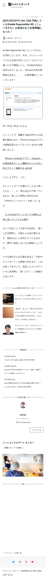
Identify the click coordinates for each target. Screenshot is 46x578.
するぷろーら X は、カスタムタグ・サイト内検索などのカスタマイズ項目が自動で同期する (28, 328)
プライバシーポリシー (11, 571)
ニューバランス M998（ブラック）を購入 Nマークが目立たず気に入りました (28, 299)
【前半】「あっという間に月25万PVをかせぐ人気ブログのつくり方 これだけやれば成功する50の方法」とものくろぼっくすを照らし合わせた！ (29, 314)
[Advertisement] (23, 516)
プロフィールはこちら (23, 422)
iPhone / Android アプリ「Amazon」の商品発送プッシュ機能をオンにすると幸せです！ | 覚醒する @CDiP (22, 163)
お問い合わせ (8, 575)
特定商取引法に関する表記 (31, 571)
